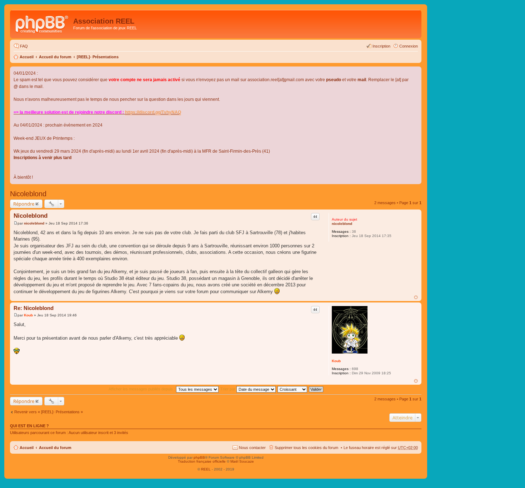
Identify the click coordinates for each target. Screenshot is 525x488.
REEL (206, 469)
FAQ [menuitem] (24, 46)
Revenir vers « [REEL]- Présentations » (48, 412)
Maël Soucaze (242, 461)
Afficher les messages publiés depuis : (142, 389)
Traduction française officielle (202, 461)
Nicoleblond (28, 194)
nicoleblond (342, 224)
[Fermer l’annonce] (416, 72)
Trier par (228, 389)
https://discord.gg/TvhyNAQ (153, 112)
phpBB (199, 457)
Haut (416, 297)
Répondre (23, 204)
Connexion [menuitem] (408, 46)
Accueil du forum (55, 57)
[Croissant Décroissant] (293, 389)
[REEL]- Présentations (98, 57)
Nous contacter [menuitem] (252, 447)
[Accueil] (42, 23)
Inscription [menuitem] (381, 46)
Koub (336, 361)
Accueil (27, 57)
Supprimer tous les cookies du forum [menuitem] (306, 447)
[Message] (16, 223)
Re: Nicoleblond (34, 308)
